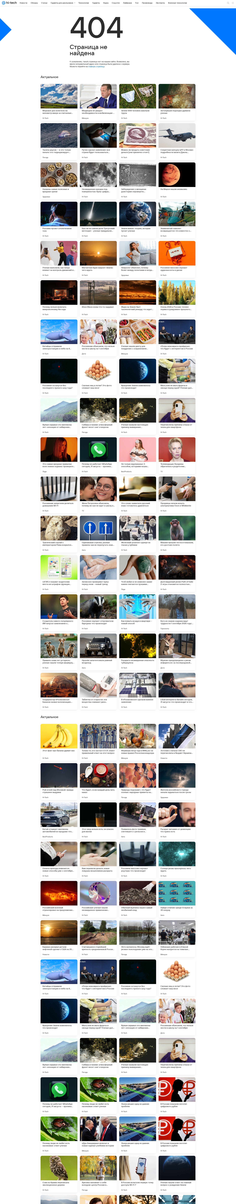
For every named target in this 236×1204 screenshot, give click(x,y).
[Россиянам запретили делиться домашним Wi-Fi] (59, 495)
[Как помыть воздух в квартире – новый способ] (137, 612)
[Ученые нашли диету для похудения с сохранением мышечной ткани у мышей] (137, 337)
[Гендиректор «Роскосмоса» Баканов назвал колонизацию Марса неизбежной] (59, 691)
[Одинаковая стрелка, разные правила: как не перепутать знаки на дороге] (98, 534)
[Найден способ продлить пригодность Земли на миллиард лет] (137, 848)
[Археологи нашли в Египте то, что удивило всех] (98, 887)
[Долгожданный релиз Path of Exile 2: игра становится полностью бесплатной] (177, 573)
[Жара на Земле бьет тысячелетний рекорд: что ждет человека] (137, 298)
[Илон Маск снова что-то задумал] (98, 298)
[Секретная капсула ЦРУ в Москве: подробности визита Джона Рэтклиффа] (177, 141)
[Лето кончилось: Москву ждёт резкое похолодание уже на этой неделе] (137, 1174)
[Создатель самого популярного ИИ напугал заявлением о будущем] (59, 612)
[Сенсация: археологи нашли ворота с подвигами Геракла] (137, 809)
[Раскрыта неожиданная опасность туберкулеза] (137, 652)
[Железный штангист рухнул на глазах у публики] (137, 534)
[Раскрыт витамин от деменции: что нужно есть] (177, 1056)
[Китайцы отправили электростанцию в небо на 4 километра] (59, 337)
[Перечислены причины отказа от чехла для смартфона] (177, 416)
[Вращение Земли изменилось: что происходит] (137, 377)
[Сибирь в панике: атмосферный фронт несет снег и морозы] (98, 416)
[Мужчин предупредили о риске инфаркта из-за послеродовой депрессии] (177, 652)
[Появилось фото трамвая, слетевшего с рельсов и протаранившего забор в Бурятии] (137, 1056)
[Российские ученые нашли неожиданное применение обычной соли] (98, 1135)
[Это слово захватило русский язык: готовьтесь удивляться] (137, 495)
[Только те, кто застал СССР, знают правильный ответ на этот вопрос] (98, 977)
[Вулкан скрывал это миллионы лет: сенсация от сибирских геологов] (59, 416)
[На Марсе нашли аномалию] (177, 180)
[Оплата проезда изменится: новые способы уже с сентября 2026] (59, 1095)
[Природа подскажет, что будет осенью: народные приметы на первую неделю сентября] (137, 1017)
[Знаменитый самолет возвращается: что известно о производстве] (177, 220)
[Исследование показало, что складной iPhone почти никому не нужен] (177, 887)
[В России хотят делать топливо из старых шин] (98, 809)
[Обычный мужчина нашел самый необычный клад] (137, 1135)
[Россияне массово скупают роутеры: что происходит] (137, 1095)
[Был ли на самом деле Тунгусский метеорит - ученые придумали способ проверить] (98, 220)
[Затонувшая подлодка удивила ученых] (177, 102)
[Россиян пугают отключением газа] (59, 220)
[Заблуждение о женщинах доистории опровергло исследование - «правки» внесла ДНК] (137, 180)
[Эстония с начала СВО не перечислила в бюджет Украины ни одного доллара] (177, 977)
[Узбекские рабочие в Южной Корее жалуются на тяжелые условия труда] (177, 1174)
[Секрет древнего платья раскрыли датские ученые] (177, 769)
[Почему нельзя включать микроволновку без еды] (59, 298)
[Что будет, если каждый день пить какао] (98, 1017)
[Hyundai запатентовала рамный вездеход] (98, 652)
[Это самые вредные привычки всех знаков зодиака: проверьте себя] (59, 455)
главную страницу (96, 66)
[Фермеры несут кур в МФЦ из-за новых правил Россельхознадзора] (137, 977)
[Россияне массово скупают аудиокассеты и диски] (177, 259)
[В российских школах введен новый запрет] (59, 848)
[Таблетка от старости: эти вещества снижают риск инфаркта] (98, 691)
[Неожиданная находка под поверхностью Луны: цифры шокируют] (98, 180)
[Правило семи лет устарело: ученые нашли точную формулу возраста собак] (59, 652)
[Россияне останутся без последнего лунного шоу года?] (59, 377)
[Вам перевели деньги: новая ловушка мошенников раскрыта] (98, 1095)
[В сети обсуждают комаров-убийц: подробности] (98, 848)
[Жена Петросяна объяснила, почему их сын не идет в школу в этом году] (98, 495)
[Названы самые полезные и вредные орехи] (59, 180)
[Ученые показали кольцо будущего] (137, 926)
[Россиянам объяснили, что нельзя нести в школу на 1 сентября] (98, 337)
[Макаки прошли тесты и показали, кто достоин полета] (177, 534)
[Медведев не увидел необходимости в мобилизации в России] (98, 102)
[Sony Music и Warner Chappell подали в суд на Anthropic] (59, 809)
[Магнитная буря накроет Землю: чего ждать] (98, 259)
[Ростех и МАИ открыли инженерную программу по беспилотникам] (59, 769)
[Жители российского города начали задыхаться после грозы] (177, 1017)
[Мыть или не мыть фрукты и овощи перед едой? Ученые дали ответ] (177, 377)
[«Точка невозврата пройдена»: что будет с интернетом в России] (177, 337)
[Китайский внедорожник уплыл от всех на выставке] (137, 730)
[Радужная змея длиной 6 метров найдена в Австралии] (137, 887)
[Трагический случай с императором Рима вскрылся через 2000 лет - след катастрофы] (59, 534)
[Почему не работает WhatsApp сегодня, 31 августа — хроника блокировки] (98, 455)
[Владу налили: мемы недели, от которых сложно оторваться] (177, 848)
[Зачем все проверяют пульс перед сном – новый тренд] (98, 573)
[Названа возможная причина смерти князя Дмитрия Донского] (98, 730)
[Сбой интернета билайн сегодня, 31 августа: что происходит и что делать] (177, 691)
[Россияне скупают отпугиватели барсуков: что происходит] (98, 612)
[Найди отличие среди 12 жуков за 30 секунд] (177, 1135)
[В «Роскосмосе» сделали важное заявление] (137, 691)
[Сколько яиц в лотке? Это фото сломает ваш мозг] (98, 377)
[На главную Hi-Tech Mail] (11, 3)
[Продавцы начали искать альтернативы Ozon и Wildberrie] (177, 495)
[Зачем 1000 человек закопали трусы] (137, 102)
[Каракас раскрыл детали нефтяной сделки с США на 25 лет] (59, 1174)
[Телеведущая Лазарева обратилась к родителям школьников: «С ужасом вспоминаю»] (177, 455)
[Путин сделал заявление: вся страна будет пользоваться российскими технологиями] (98, 141)
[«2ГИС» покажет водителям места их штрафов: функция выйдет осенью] (59, 573)
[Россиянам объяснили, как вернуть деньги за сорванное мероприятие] (98, 926)
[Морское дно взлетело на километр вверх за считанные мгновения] (59, 102)
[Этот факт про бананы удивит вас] (59, 977)
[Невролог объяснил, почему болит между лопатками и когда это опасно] (137, 259)
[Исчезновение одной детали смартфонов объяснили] (177, 809)
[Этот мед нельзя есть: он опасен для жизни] (98, 1056)
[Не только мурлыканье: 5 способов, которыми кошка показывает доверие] (137, 455)
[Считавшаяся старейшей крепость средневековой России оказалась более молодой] (98, 1174)
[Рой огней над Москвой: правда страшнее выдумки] (59, 1017)
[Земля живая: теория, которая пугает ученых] (137, 220)
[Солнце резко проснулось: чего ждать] (177, 1095)
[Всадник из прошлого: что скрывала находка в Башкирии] (177, 730)
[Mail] (3, 3)
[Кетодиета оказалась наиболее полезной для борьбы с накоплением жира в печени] (177, 926)
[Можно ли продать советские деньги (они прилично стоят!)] (137, 141)
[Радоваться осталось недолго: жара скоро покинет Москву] (137, 769)
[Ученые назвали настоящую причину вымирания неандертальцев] (137, 416)
